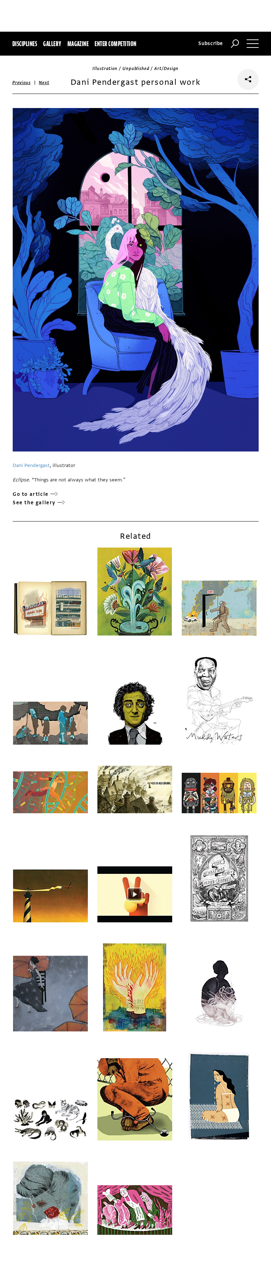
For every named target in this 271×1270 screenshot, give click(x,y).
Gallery (52, 44)
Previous (21, 83)
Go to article (31, 494)
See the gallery (34, 502)
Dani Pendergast (31, 465)
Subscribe (210, 43)
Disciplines (24, 44)
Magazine (78, 44)
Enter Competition (115, 44)
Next (44, 83)
